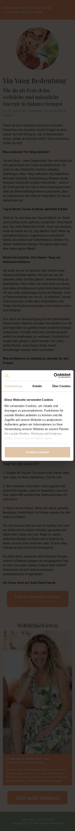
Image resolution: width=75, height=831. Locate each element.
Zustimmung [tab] (13, 386)
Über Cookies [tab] (61, 386)
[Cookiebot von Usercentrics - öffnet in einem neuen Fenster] (54, 375)
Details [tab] (37, 386)
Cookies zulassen (37, 452)
